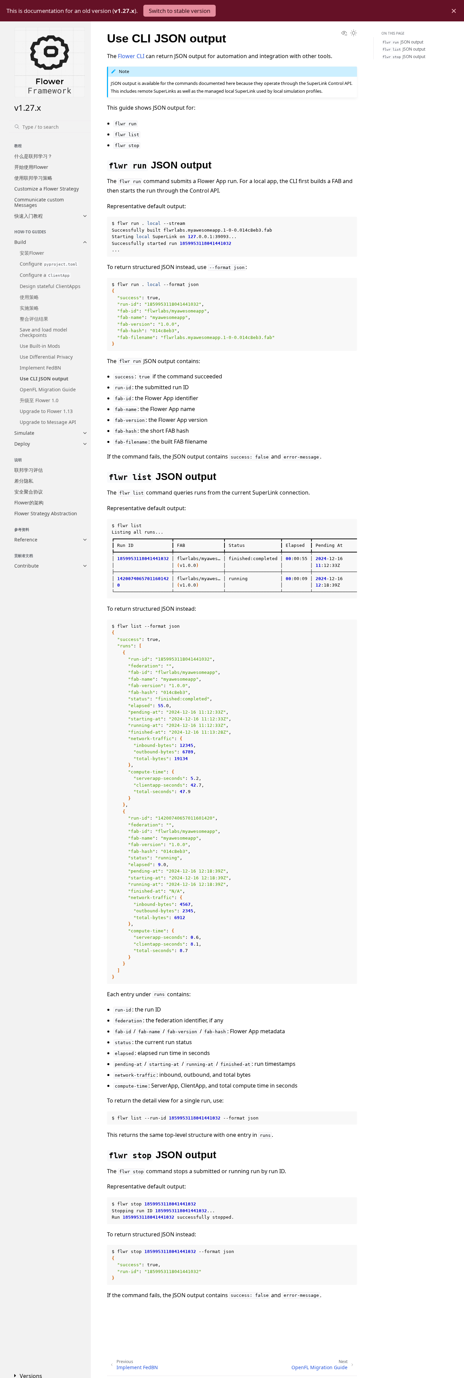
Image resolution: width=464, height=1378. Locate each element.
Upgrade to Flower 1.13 (46, 411)
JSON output (402, 41)
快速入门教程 (28, 216)
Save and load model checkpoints (43, 332)
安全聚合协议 (28, 491)
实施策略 (29, 308)
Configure (48, 264)
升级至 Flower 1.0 (39, 400)
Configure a (45, 275)
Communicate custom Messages (39, 202)
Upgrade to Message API (48, 422)
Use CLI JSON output (44, 378)
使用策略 (29, 297)
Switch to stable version (179, 11)
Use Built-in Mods (40, 346)
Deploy (22, 444)
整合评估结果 (34, 319)
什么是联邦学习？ (33, 156)
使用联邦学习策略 (33, 178)
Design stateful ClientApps (50, 286)
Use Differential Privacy (46, 357)
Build (20, 242)
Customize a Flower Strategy (46, 188)
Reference (25, 539)
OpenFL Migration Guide (48, 389)
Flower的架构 (28, 502)
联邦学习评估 (28, 470)
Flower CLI (131, 56)
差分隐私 (23, 481)
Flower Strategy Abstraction (45, 513)
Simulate (24, 433)
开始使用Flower (31, 167)
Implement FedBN (40, 367)
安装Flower (32, 253)
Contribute (26, 565)
